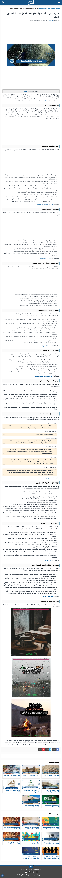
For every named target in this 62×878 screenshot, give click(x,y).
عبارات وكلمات (42, 8)
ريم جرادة (51, 20)
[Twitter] (33, 872)
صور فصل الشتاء (48, 596)
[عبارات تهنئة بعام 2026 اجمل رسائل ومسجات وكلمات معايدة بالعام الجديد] (31, 851)
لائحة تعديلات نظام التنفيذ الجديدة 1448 (52, 806)
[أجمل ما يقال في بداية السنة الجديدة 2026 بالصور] (11, 836)
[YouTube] (26, 872)
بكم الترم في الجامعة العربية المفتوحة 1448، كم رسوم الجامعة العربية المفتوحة (31, 806)
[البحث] (3, 3)
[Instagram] (29, 872)
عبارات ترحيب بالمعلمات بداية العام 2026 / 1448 (31, 842)
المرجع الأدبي (51, 8)
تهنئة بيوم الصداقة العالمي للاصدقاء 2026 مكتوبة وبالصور (51, 857)
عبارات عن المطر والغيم (45, 258)
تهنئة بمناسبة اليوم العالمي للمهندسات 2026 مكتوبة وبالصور (51, 843)
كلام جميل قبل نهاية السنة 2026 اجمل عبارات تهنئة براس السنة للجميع (31, 828)
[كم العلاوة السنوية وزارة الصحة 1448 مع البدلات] (31, 784)
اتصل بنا (39, 875)
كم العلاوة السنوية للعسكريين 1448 (12, 776)
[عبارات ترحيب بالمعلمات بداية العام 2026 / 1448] (31, 836)
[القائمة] (59, 3)
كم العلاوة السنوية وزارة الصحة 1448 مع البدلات (31, 791)
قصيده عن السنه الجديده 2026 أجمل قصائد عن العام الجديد (12, 828)
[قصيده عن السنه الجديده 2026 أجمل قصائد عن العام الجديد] (11, 821)
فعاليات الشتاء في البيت (46, 346)
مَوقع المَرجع (45, 101)
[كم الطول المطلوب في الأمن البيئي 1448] (50, 769)
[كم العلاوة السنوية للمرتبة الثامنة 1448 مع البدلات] (50, 784)
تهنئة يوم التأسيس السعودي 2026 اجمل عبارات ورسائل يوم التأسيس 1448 (51, 828)
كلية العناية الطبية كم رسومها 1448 (31, 776)
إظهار (25, 91)
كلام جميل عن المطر (48, 478)
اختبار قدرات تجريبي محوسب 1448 (12, 791)
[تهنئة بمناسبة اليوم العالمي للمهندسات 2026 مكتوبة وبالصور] (50, 836)
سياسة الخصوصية (31, 875)
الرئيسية (58, 8)
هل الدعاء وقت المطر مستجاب (43, 376)
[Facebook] (37, 872)
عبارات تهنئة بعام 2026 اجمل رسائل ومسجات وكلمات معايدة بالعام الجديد (31, 858)
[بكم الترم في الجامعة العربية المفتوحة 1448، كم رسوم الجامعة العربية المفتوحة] (31, 799)
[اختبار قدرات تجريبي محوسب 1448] (11, 784)
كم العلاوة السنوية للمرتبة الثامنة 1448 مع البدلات (52, 791)
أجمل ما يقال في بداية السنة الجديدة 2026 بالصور (12, 842)
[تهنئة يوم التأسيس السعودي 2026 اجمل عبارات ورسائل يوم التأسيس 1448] (50, 821)
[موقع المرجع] (31, 3)
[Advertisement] (31, 32)
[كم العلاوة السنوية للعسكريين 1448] (11, 769)
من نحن (45, 875)
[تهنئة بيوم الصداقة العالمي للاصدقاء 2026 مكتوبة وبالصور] (50, 851)
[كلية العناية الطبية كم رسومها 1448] (31, 769)
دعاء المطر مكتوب (49, 560)
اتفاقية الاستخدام (19, 875)
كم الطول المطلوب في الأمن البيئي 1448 (51, 776)
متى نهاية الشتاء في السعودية (45, 204)
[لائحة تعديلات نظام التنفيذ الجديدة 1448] (50, 799)
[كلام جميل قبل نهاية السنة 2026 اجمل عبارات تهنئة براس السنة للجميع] (31, 821)
